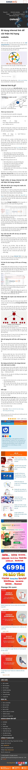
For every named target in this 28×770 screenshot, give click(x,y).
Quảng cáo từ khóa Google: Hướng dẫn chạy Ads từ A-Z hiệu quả (20, 506)
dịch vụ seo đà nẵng (22, 80)
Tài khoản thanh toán (7, 735)
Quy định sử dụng (7, 733)
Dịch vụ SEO (6, 709)
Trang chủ (5, 12)
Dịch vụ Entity (6, 705)
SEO (24, 12)
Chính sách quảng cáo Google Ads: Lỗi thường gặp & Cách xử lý (20, 483)
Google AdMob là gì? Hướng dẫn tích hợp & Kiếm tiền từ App (20, 514)
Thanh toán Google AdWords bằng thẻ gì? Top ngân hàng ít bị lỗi (20, 498)
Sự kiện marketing (7, 690)
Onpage (8, 14)
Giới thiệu (5, 722)
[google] (5, 437)
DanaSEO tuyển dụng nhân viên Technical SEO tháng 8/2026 (20, 467)
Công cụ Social (6, 692)
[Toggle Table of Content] (13, 77)
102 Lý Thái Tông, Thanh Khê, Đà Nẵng (14, 741)
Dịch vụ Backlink (6, 702)
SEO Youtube (6, 687)
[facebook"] (3, 437)
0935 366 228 (8, 743)
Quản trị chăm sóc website (8, 711)
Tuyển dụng (5, 726)
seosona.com (7, 752)
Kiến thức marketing (15, 12)
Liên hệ (4, 724)
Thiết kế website (6, 713)
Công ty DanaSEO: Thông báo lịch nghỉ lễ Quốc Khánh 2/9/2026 (20, 459)
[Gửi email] (10, 437)
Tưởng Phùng (5, 434)
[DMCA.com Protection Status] (23, 764)
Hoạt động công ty (7, 728)
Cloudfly (4, 759)
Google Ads (5, 696)
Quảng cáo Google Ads (8, 716)
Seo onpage (18, 147)
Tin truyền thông (6, 694)
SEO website (5, 683)
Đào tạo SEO (5, 707)
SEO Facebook (6, 685)
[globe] (8, 437)
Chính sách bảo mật (7, 730)
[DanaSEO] (11, 2)
